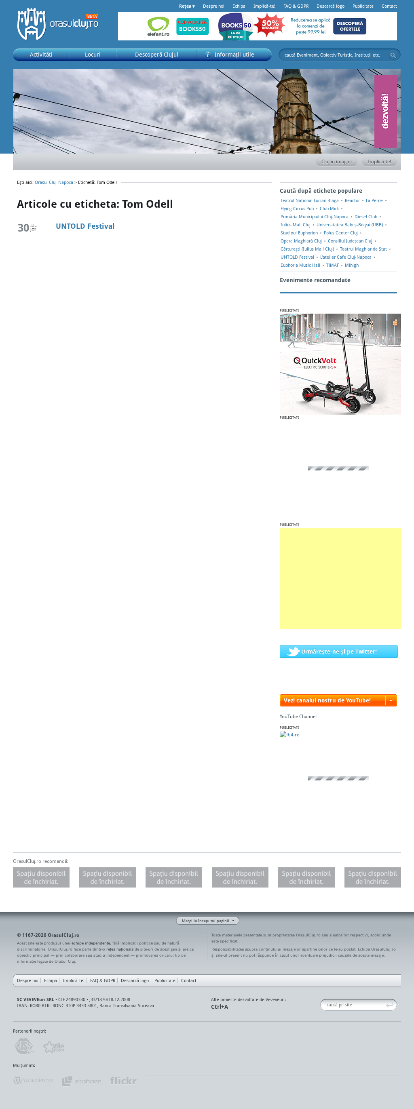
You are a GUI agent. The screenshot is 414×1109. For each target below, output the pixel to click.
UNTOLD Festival (85, 225)
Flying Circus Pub (297, 208)
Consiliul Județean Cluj (350, 241)
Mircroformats (81, 1081)
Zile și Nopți (53, 1046)
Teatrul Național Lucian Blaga (310, 200)
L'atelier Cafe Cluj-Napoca (346, 257)
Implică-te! (264, 6)
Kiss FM (23, 1046)
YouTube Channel (298, 716)
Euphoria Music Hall (300, 265)
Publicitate (363, 6)
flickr (123, 1081)
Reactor (352, 200)
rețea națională (119, 949)
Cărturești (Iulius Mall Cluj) (307, 249)
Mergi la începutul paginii (205, 920)
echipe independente (91, 942)
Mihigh (352, 265)
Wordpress (33, 1081)
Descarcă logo (330, 6)
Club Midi (329, 208)
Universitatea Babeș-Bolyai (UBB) (350, 225)
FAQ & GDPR (295, 6)
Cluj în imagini (336, 161)
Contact (389, 6)
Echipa (238, 6)
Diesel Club (366, 216)
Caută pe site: (323, 1005)
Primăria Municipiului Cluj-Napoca (315, 216)
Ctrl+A (219, 1006)
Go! (393, 55)
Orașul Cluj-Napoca (61, 24)
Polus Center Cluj (341, 233)
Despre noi (213, 6)
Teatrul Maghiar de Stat (363, 249)
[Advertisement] (340, 578)
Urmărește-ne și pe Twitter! (339, 651)
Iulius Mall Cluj (295, 225)
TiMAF (332, 265)
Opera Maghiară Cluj (301, 241)
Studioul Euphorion (299, 233)
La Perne (374, 200)
